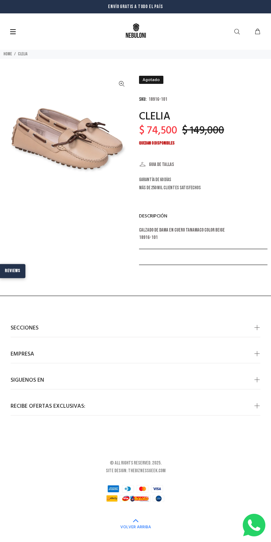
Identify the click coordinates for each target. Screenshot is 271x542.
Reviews (12, 270)
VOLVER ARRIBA (135, 527)
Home (8, 54)
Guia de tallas (161, 164)
